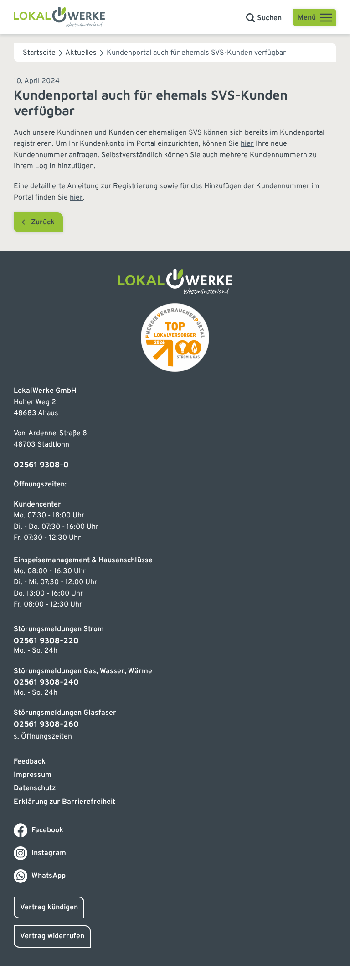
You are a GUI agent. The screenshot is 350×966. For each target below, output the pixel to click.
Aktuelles (81, 53)
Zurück (43, 222)
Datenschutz (35, 788)
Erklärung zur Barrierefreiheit (64, 802)
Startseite (39, 53)
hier (247, 143)
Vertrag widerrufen (52, 936)
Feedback (30, 761)
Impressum (32, 775)
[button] (264, 18)
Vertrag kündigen (49, 907)
